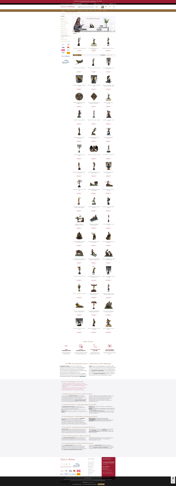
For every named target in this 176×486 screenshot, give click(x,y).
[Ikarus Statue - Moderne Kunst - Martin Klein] (79, 183)
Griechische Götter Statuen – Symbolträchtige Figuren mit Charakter (75, 384)
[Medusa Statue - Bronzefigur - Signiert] (94, 114)
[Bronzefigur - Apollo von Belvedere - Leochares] (108, 201)
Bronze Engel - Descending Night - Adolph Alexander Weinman (94, 311)
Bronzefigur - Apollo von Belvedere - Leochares (108, 207)
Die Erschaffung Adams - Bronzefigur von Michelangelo (94, 190)
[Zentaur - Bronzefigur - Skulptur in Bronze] (108, 322)
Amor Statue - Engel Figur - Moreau (79, 276)
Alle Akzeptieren (101, 484)
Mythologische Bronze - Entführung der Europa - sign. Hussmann (79, 259)
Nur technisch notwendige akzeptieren (89, 484)
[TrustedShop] (102, 7)
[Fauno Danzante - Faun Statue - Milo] (108, 149)
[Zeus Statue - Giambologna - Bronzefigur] (108, 131)
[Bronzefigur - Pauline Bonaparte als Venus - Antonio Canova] (79, 305)
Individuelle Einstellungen (76, 484)
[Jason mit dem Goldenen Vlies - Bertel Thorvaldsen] (94, 322)
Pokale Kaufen (62, 26)
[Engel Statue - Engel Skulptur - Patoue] (94, 149)
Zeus (62, 409)
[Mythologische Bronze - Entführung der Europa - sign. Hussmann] (79, 253)
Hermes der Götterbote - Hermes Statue (108, 224)
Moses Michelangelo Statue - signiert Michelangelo (109, 242)
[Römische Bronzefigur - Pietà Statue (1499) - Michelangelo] (79, 235)
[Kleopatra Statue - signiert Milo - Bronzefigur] (108, 166)
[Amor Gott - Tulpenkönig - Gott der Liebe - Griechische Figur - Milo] (108, 79)
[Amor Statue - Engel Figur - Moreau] (79, 270)
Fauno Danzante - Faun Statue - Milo (108, 154)
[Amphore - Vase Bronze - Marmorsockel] (79, 288)
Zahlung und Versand (91, 470)
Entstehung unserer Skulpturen (65, 41)
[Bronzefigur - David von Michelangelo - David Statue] (79, 166)
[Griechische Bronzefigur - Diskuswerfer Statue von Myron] (94, 270)
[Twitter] (67, 464)
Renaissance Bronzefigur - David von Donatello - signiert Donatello (109, 294)
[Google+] (64, 464)
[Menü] (174, 476)
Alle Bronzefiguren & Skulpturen (63, 19)
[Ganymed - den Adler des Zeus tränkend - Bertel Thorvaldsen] (108, 253)
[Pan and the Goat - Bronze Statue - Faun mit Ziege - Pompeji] (108, 305)
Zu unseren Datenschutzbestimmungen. (99, 480)
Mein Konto (90, 469)
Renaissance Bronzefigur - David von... (108, 48)
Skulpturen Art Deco (63, 32)
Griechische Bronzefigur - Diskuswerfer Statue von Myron (94, 276)
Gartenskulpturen (63, 24)
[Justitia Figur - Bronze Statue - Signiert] (79, 41)
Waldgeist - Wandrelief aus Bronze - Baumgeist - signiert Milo (94, 103)
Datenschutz (90, 473)
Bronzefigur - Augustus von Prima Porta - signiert (94, 242)
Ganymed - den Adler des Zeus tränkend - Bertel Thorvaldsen (108, 259)
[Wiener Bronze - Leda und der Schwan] (79, 62)
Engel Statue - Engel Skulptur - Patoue (94, 154)
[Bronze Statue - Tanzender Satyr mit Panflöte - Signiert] (94, 166)
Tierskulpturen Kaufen (64, 30)
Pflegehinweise (90, 466)
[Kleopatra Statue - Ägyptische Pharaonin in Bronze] (94, 218)
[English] (106, 6)
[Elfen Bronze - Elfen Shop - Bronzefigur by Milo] (94, 79)
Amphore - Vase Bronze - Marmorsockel (79, 293)
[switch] (173, 482)
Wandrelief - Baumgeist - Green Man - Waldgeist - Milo (79, 103)
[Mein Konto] (109, 6)
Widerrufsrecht (90, 472)
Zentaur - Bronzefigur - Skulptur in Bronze (108, 329)
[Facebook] (61, 464)
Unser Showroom (91, 467)
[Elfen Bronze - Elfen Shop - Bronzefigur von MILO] (79, 79)
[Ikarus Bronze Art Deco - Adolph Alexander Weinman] (94, 288)
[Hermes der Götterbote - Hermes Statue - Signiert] (94, 131)
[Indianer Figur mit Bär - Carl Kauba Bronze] (79, 322)
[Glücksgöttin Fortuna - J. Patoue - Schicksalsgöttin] (79, 131)
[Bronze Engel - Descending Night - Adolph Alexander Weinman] (94, 305)
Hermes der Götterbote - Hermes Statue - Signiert (94, 138)
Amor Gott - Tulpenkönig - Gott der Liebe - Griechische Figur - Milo (108, 85)
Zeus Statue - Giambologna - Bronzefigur (108, 138)
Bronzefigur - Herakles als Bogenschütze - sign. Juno (79, 224)
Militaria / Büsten (63, 28)
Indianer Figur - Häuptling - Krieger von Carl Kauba (108, 276)
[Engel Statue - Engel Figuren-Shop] (79, 114)
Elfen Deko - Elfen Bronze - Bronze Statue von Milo (108, 68)
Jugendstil (62, 37)
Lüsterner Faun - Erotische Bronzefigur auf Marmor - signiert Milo (94, 259)
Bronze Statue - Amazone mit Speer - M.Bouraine (109, 190)
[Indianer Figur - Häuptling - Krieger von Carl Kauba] (108, 270)
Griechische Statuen (64, 35)
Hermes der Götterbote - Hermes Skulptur (79, 155)
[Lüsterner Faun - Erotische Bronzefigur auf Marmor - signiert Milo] (94, 253)
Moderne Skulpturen (63, 39)
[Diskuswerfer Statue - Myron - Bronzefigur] (93, 41)
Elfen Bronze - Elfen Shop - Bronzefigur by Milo (94, 85)
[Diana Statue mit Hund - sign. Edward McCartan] (94, 201)
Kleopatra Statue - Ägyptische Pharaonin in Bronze (94, 224)
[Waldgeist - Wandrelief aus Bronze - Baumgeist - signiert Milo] (94, 96)
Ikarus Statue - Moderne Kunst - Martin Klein (79, 190)
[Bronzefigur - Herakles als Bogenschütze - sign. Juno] (79, 218)
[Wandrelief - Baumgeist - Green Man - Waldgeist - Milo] (79, 96)
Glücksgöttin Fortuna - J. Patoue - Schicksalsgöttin (79, 138)
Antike (65, 395)
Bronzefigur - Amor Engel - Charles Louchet (108, 120)
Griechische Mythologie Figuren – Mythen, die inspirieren (72, 388)
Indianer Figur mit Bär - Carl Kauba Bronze (79, 329)
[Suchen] (97, 7)
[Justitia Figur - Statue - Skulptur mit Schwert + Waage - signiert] (79, 201)
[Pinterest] (69, 464)
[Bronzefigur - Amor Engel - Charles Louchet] (108, 114)
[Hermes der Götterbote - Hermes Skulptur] (79, 149)
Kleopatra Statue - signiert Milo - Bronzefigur (108, 172)
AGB (88, 475)
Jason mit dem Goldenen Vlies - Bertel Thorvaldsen (94, 329)
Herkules (66, 438)
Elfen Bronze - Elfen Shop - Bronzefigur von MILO (79, 85)
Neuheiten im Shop (63, 21)
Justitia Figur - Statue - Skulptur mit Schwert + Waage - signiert (79, 207)
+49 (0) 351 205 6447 (77, 3)
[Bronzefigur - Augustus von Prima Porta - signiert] (94, 235)
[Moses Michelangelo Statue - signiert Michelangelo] (108, 235)
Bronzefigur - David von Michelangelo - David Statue (79, 172)
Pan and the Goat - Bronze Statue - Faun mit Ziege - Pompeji (108, 311)
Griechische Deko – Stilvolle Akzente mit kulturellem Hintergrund (74, 387)
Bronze (74, 418)
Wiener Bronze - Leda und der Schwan (79, 67)
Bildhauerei (96, 401)
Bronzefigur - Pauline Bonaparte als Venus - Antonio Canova (79, 311)
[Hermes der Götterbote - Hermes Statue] (108, 218)
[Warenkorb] (113, 6)
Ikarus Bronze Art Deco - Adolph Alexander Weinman (94, 294)
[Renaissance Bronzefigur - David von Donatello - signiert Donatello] (108, 41)
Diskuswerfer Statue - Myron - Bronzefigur (94, 48)
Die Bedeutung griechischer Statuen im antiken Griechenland (73, 383)
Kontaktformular (91, 463)
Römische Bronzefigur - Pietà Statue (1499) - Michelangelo (79, 242)
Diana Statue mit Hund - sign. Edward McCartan (94, 207)
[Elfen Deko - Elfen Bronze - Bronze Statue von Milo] (108, 62)
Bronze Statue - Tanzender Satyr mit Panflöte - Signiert (94, 172)
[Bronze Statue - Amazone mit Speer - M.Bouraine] (108, 183)
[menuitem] (88, 7)
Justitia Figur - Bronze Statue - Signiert (79, 48)
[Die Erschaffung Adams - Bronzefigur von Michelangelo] (94, 183)
